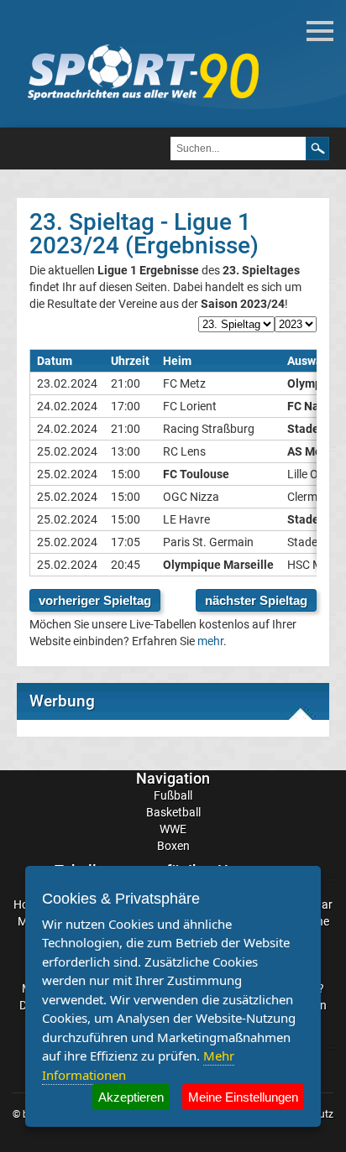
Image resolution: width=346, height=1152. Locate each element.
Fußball (173, 795)
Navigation (173, 778)
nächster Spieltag (256, 600)
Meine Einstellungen (243, 1097)
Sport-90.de (143, 72)
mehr (210, 641)
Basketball (173, 812)
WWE (173, 829)
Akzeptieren (131, 1097)
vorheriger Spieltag (95, 600)
